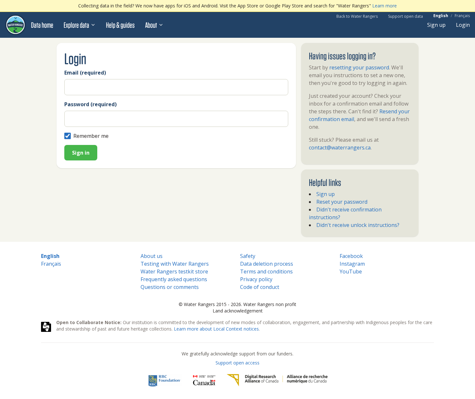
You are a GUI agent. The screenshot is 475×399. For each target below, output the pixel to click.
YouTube (351, 271)
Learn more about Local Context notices (216, 329)
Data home (42, 24)
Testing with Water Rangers (175, 263)
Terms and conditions (266, 271)
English (440, 15)
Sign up (436, 24)
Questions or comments (170, 287)
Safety (247, 256)
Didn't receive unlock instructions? (357, 225)
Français (462, 15)
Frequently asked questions (174, 279)
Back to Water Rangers (357, 16)
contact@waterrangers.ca (340, 147)
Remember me (91, 135)
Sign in (81, 152)
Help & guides (120, 24)
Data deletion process (266, 263)
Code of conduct (259, 287)
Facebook (351, 256)
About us (152, 256)
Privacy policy (256, 279)
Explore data (76, 24)
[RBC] (164, 380)
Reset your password (341, 201)
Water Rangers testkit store (174, 271)
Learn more (384, 6)
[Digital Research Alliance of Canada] (277, 380)
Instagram (352, 263)
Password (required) (90, 104)
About (151, 24)
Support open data (405, 16)
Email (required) (85, 72)
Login (463, 24)
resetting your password (359, 67)
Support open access (237, 363)
